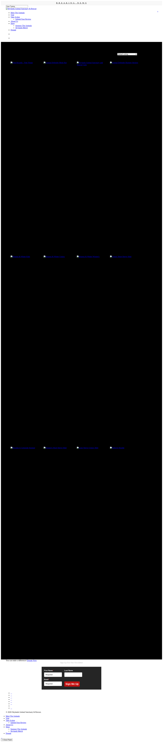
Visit (7, 718)
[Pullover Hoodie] (125, 536)
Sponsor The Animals (19, 729)
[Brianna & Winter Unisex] (59, 345)
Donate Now (32, 660)
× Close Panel (7, 740)
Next (12, 654)
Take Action (10, 720)
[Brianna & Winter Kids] (26, 345)
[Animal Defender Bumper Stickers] (125, 151)
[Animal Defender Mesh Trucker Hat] (59, 77)
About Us (9, 725)
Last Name (68, 670)
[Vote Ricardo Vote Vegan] (26, 77)
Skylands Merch (17, 731)
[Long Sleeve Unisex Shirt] (92, 536)
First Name (48, 670)
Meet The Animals (13, 716)
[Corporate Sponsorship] (26, 536)
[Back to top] (1, 737)
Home (8, 53)
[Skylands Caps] (92, 77)
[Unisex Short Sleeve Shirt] (125, 345)
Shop (8, 727)
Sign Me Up (72, 684)
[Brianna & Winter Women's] (92, 345)
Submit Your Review (18, 723)
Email (46, 679)
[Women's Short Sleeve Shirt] (59, 536)
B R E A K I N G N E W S (71, 3)
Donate (8, 733)
